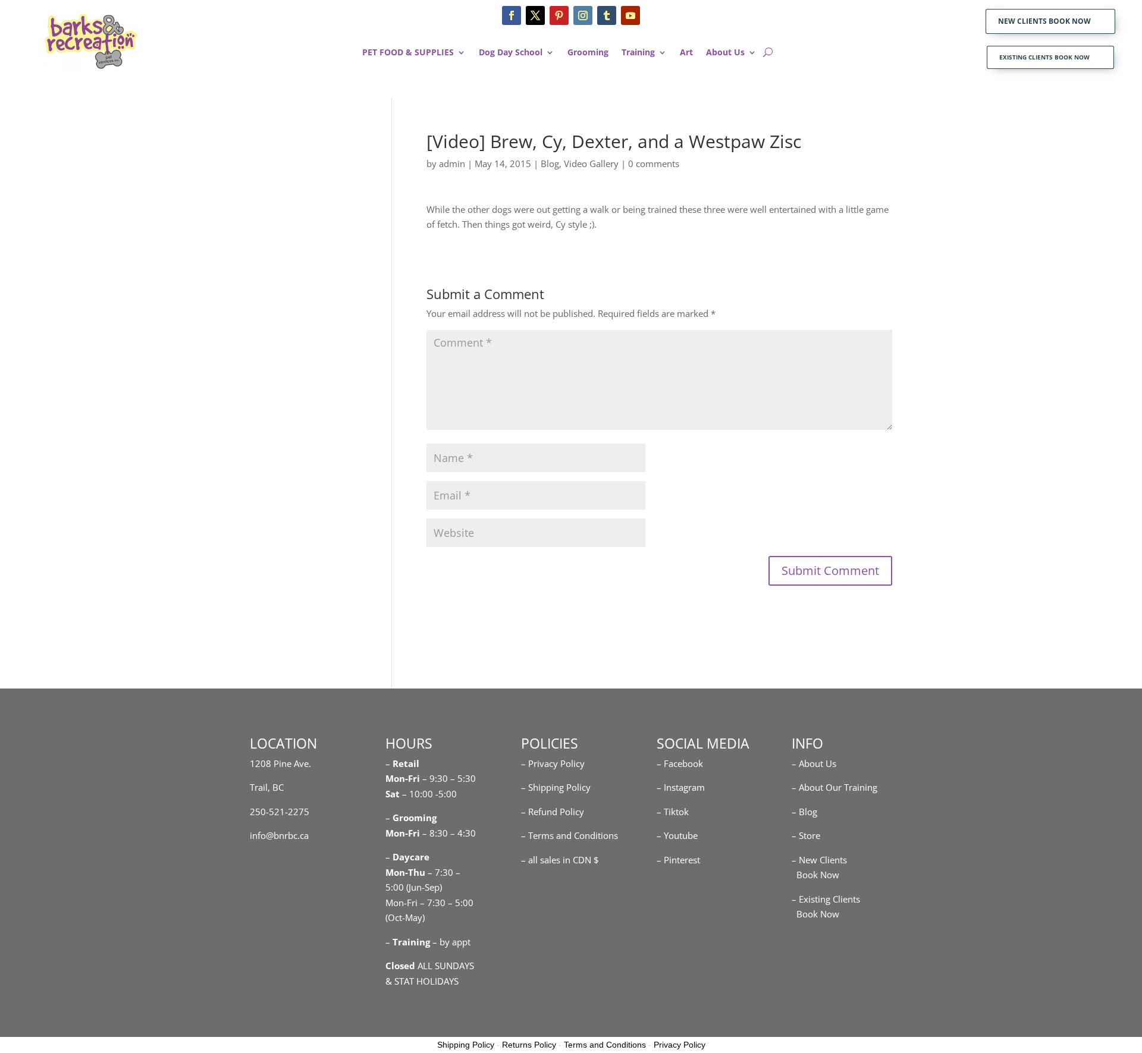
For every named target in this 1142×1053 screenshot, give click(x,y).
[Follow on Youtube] (630, 15)
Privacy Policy (679, 1044)
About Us (725, 53)
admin (452, 163)
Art (686, 53)
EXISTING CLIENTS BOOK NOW (1044, 57)
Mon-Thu (405, 872)
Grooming (587, 53)
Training (638, 53)
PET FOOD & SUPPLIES (408, 53)
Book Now (815, 875)
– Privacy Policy (553, 763)
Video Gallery (591, 163)
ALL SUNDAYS (429, 966)
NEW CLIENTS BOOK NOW (1044, 21)
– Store (806, 835)
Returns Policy (529, 1044)
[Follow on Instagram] (582, 15)
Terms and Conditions (605, 1044)
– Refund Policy (552, 812)
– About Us (814, 763)
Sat (392, 794)
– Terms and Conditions (569, 835)
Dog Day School (510, 53)
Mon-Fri (402, 833)
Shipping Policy (465, 1044)
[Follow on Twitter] (535, 15)
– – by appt (427, 942)
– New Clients (819, 860)
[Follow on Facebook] (511, 15)
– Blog (804, 812)
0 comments (653, 163)
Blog (550, 163)
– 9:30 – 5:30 (449, 778)
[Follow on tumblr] (606, 15)
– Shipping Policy (556, 787)
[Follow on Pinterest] (559, 15)
